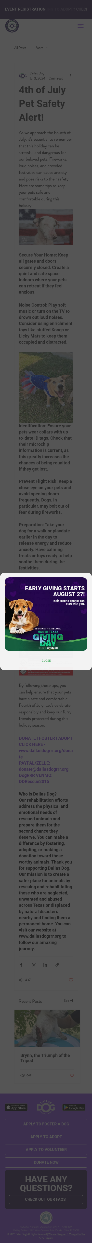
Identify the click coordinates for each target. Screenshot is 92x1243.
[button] (46, 660)
